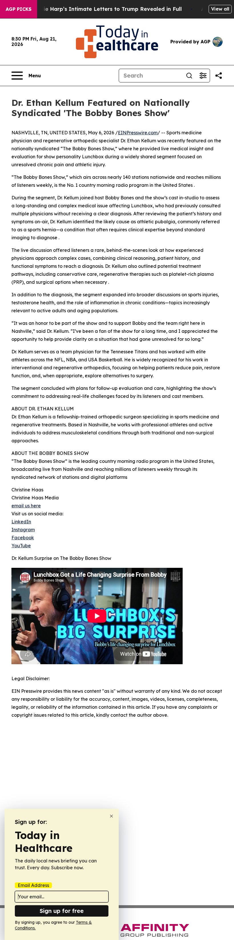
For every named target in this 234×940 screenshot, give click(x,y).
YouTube (21, 545)
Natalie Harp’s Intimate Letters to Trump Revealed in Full (105, 9)
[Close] (111, 816)
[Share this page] (219, 75)
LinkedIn (21, 521)
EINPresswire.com (138, 132)
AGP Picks (18, 9)
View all (220, 9)
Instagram (23, 529)
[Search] (189, 75)
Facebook (22, 537)
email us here (26, 506)
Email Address (33, 885)
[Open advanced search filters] (203, 75)
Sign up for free (62, 910)
